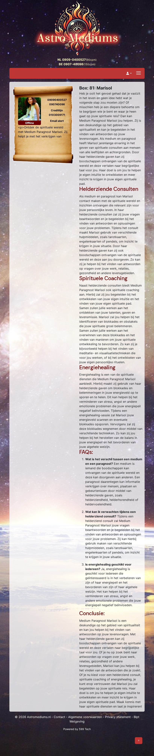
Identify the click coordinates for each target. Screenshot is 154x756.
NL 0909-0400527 (71, 59)
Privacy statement (118, 717)
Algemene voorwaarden (85, 717)
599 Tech (85, 729)
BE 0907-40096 (71, 64)
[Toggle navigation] (138, 73)
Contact (59, 717)
